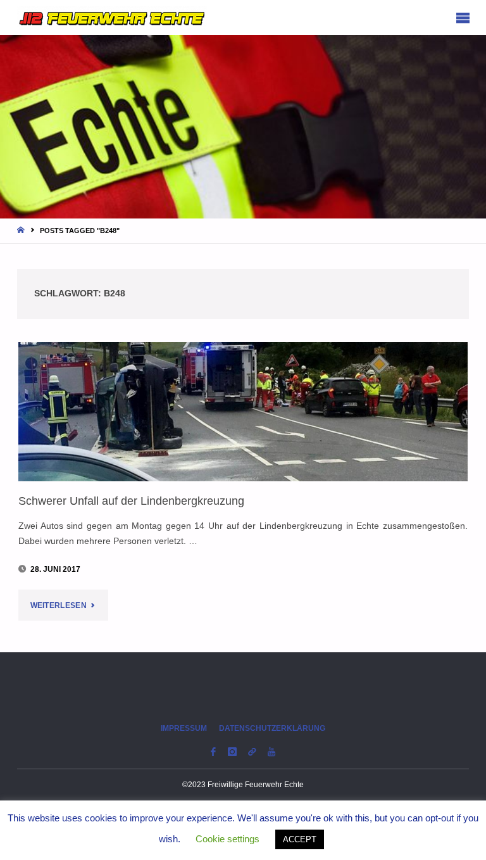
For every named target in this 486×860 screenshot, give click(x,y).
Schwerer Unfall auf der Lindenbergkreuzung (131, 500)
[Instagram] (231, 752)
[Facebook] (212, 752)
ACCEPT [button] (299, 839)
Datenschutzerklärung (272, 728)
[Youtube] (272, 752)
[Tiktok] (252, 752)
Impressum (184, 728)
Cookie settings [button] (227, 838)
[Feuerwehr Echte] (112, 17)
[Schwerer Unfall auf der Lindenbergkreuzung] (242, 411)
